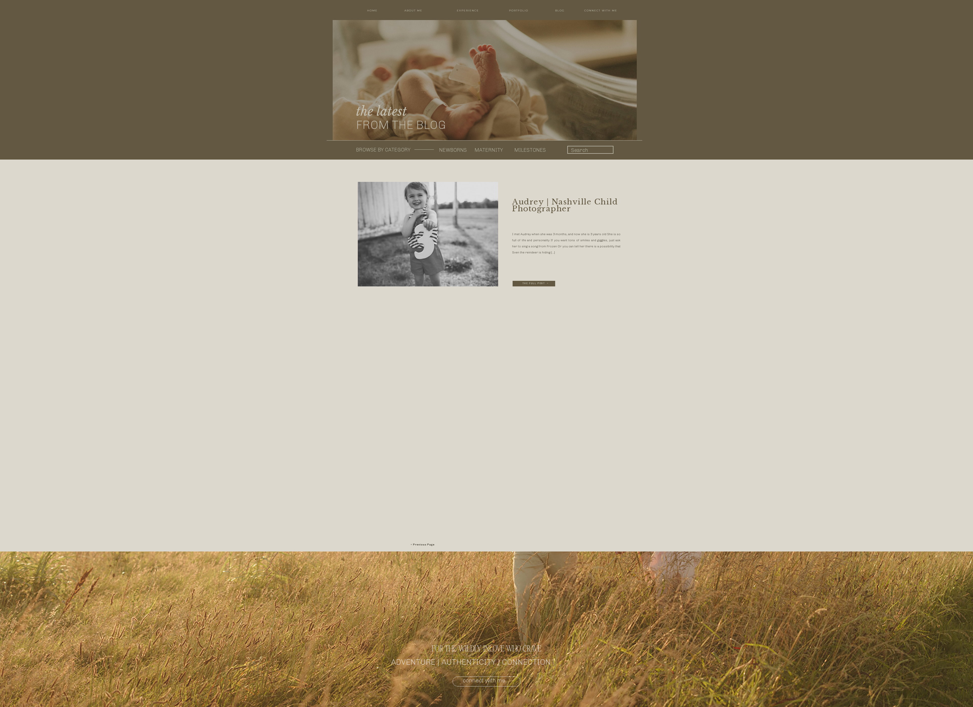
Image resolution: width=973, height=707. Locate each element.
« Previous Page (423, 544)
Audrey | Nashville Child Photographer (565, 205)
